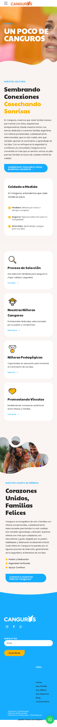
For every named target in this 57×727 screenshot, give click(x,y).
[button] (50, 719)
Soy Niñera (41, 690)
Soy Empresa (42, 694)
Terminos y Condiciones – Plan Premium (25, 715)
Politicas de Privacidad (17, 713)
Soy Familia (41, 686)
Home (39, 682)
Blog (38, 697)
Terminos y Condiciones (18, 711)
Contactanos (42, 701)
